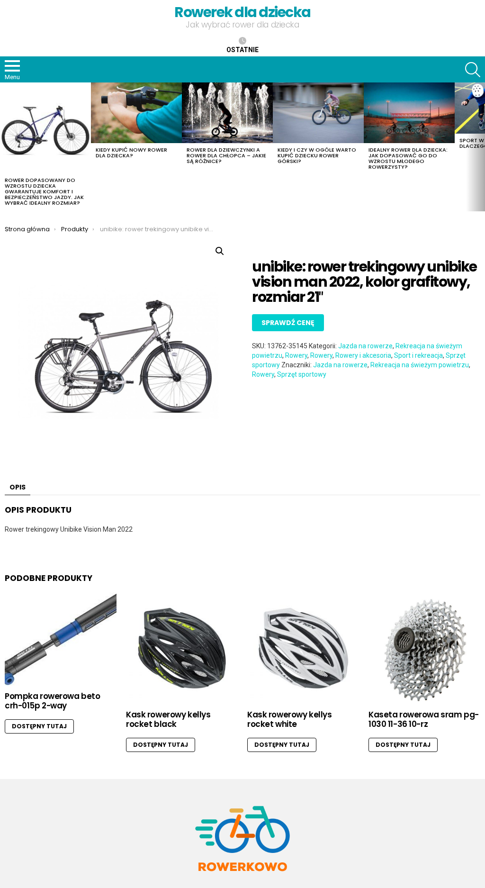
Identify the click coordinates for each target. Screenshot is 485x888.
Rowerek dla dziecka (242, 12)
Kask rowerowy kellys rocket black (168, 719)
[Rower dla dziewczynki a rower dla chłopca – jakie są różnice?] (227, 112)
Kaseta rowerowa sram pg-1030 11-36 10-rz (423, 719)
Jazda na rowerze (365, 346)
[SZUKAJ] (472, 70)
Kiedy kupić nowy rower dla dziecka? (131, 152)
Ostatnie (242, 50)
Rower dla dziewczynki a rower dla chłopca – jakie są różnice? (226, 155)
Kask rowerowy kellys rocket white (289, 719)
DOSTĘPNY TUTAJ (39, 726)
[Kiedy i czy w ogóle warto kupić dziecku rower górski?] (318, 112)
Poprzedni (4, 146)
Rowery (296, 355)
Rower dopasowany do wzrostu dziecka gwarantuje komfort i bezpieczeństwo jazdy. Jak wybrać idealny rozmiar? (44, 191)
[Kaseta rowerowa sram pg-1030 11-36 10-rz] (424, 648)
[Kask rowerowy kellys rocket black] (182, 648)
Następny (480, 146)
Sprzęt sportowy (301, 374)
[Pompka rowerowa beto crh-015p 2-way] (61, 639)
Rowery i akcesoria (363, 355)
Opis (17, 487)
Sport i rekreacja (418, 355)
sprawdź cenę (287, 322)
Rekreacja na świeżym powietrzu (419, 365)
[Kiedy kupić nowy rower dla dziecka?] (136, 112)
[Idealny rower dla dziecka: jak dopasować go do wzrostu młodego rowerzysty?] (409, 112)
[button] (219, 251)
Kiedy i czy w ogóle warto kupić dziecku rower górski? (317, 155)
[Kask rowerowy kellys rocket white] (303, 648)
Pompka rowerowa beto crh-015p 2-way (52, 700)
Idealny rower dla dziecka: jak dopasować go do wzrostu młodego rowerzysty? (408, 158)
